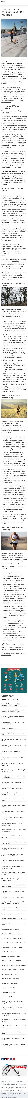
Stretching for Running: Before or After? (12, 897)
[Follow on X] (5, 1059)
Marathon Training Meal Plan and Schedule (13, 951)
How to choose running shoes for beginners (13, 965)
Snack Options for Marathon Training (11, 947)
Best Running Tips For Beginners (10, 929)
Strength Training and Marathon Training (12, 938)
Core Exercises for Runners (9, 974)
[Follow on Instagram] (8, 1059)
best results (10, 391)
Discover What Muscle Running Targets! (12, 788)
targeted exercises (6, 82)
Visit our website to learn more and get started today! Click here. (13, 100)
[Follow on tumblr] (11, 1059)
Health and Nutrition (9, 17)
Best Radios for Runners (8, 992)
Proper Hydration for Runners (9, 987)
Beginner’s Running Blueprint (9, 699)
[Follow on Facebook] (2, 1059)
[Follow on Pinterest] (14, 1059)
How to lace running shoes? (9, 728)
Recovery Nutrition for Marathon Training (13, 942)
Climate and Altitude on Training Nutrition (13, 933)
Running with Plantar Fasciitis (9, 983)
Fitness (2, 17)
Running (14, 17)
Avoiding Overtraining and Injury (10, 956)
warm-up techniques (18, 197)
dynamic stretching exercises (18, 209)
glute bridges (15, 261)
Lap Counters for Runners (8, 996)
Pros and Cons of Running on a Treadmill (13, 969)
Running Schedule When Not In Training (12, 914)
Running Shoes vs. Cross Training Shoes (13, 918)
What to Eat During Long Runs (10, 978)
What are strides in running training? (11, 960)
